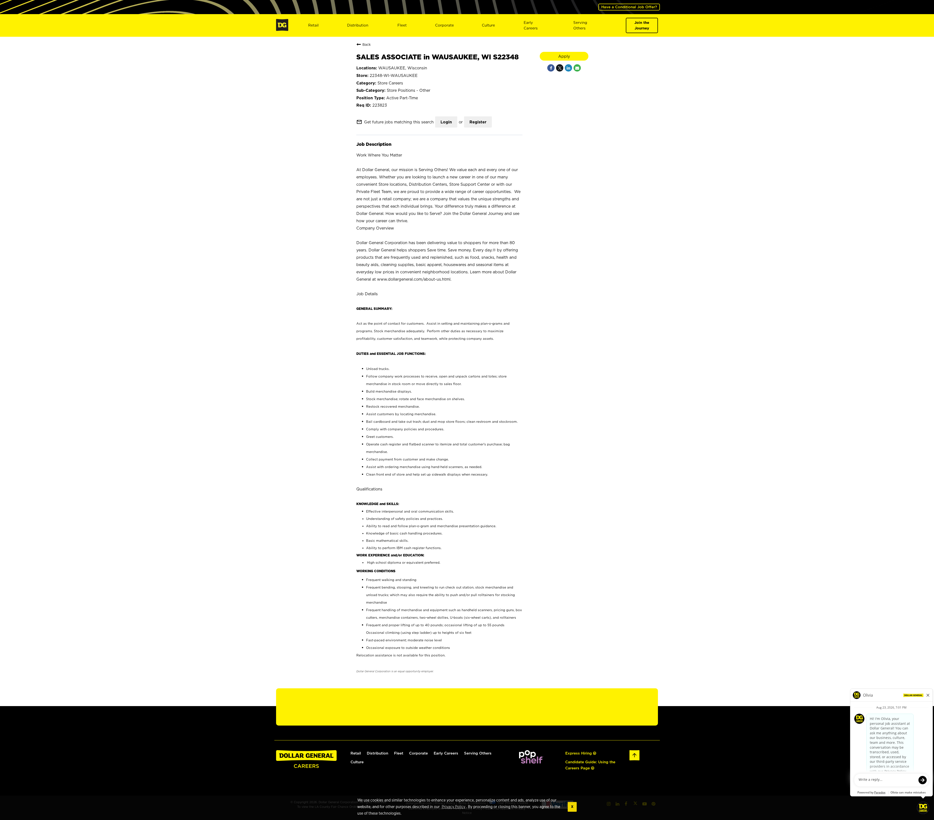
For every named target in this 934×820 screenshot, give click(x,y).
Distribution (357, 25)
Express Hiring (579, 753)
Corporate (444, 25)
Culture (488, 25)
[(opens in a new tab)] (531, 762)
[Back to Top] (634, 759)
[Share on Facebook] (551, 68)
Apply (564, 56)
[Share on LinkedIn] (568, 68)
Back (366, 44)
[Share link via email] (577, 68)
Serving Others (478, 753)
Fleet (402, 25)
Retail (313, 25)
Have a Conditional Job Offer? (629, 7)
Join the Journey (641, 25)
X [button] (572, 807)
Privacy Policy (453, 807)
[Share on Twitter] (559, 68)
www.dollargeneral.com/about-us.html (413, 279)
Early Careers (531, 25)
